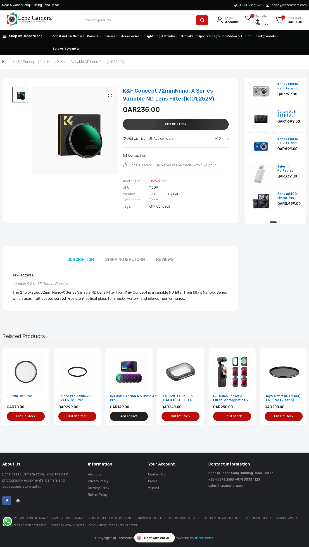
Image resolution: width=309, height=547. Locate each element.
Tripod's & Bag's (208, 36)
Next (295, 386)
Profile (152, 481)
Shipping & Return (125, 259)
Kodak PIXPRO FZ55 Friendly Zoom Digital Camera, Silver (288, 86)
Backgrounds (265, 36)
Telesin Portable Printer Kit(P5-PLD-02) (289, 169)
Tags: (127, 206)
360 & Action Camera (68, 36)
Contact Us (156, 474)
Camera (93, 36)
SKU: (126, 187)
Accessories (130, 36)
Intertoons (204, 538)
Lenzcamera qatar (163, 194)
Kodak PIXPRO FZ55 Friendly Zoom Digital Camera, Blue (288, 141)
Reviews (165, 259)
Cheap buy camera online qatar (25, 518)
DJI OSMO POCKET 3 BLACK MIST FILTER (177, 398)
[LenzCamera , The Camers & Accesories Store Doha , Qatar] (29, 20)
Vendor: (129, 194)
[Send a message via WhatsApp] (7, 521)
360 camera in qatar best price (24, 525)
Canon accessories (149, 518)
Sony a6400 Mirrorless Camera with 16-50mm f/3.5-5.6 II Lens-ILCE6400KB (287, 196)
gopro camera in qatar (67, 525)
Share (224, 139)
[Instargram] (18, 500)
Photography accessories (221, 518)
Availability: (132, 181)
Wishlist (153, 488)
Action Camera (286, 518)
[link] (41, 357)
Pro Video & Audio (236, 36)
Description (80, 259)
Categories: (132, 200)
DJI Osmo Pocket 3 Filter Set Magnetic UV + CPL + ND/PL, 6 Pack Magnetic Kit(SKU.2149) (232, 398)
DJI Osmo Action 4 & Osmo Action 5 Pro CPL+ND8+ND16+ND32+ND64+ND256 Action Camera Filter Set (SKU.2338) (140, 398)
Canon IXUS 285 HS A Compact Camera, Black (288, 114)
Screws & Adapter (66, 48)
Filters (154, 200)
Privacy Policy (98, 481)
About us (94, 474)
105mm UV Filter (19, 396)
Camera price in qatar (68, 518)
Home (7, 62)
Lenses (110, 36)
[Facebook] (6, 500)
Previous (13, 386)
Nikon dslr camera (258, 518)
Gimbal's (187, 36)
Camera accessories (182, 518)
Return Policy (98, 495)
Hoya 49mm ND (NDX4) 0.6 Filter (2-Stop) (283, 398)
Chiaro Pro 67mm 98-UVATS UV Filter (75, 398)
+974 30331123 (250, 5)
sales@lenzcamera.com (289, 5)
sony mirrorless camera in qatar (113, 525)
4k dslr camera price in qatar (109, 518)
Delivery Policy (98, 488)
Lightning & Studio (160, 36)
